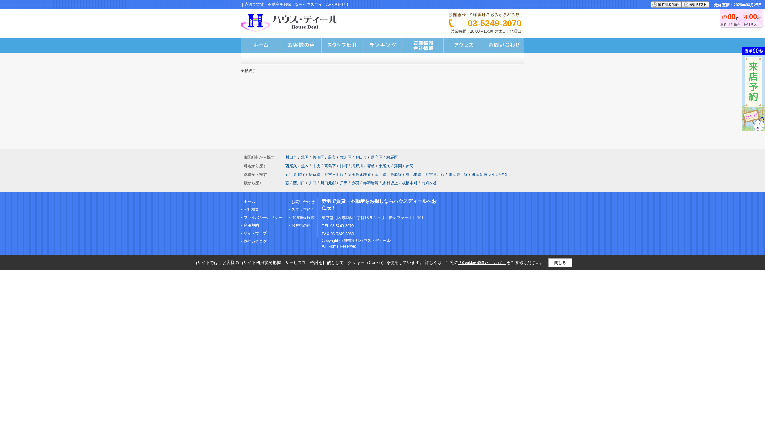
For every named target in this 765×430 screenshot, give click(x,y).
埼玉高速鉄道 (359, 174)
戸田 (344, 183)
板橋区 (318, 157)
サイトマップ (255, 233)
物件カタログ (255, 241)
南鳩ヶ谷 (429, 183)
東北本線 (413, 174)
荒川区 (345, 157)
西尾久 (291, 166)
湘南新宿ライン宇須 (489, 174)
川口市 (291, 157)
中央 (316, 166)
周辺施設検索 (303, 217)
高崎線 (396, 174)
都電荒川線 (435, 174)
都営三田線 (334, 174)
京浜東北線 (295, 174)
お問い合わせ (303, 201)
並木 (305, 166)
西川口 (299, 183)
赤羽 (410, 166)
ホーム (249, 201)
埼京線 (314, 174)
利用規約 (251, 225)
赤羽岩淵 (371, 183)
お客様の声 (301, 225)
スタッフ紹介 (303, 209)
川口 (312, 183)
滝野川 (357, 166)
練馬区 (392, 157)
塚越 (371, 166)
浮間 (398, 166)
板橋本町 (409, 183)
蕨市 (332, 157)
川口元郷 (328, 183)
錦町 (344, 166)
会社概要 (251, 209)
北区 (305, 157)
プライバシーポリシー (263, 217)
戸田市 (361, 157)
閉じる (560, 262)
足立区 (376, 157)
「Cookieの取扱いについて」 (482, 263)
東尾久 (384, 166)
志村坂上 (390, 183)
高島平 (330, 166)
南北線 (380, 174)
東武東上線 (458, 174)
